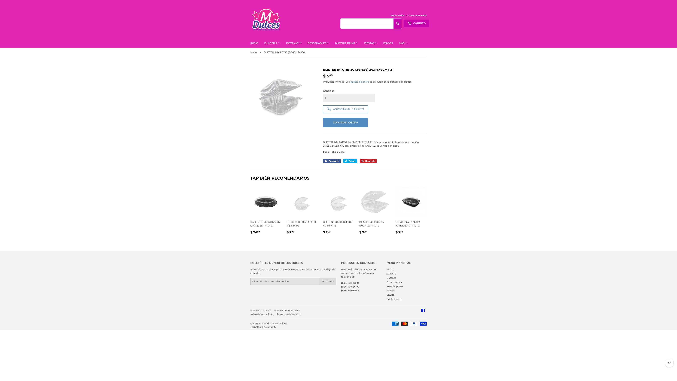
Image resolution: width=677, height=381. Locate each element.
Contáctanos (394, 299)
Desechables (317, 43)
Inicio (254, 43)
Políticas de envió (260, 310)
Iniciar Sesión (397, 15)
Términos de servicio (289, 314)
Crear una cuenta (417, 15)
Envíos (388, 43)
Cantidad (329, 90)
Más (402, 43)
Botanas (292, 43)
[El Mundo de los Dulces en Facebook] (423, 310)
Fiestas (369, 43)
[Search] (398, 24)
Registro (328, 281)
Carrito (419, 23)
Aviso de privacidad (261, 314)
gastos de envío (359, 81)
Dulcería (271, 43)
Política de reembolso (287, 310)
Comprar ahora (345, 122)
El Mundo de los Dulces (273, 323)
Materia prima (345, 43)
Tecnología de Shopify (263, 326)
